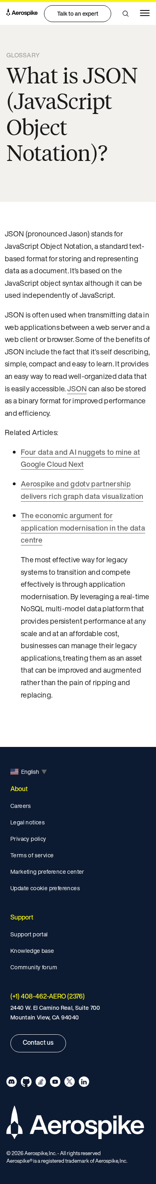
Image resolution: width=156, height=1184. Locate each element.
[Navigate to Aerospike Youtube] (55, 1083)
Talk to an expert (77, 13)
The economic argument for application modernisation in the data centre (83, 527)
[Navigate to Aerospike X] (69, 1083)
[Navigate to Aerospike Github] (26, 1083)
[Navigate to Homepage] (22, 13)
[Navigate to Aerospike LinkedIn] (83, 1083)
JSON (77, 388)
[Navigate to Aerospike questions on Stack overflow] (40, 1083)
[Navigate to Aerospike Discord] (11, 1083)
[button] (125, 13)
